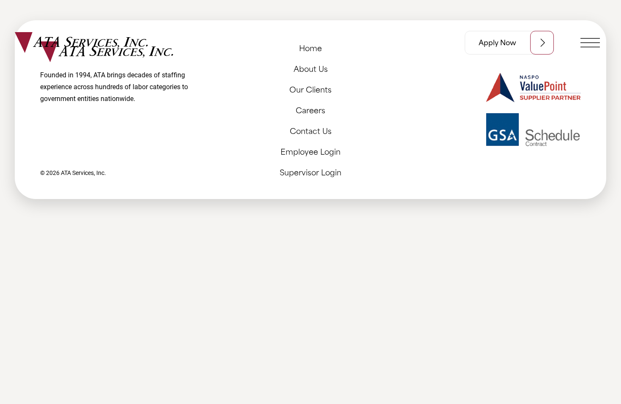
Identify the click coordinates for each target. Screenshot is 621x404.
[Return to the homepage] (81, 42)
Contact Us (311, 130)
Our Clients (310, 89)
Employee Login (310, 151)
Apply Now (497, 42)
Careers (310, 110)
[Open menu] (590, 43)
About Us (311, 68)
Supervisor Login (310, 172)
